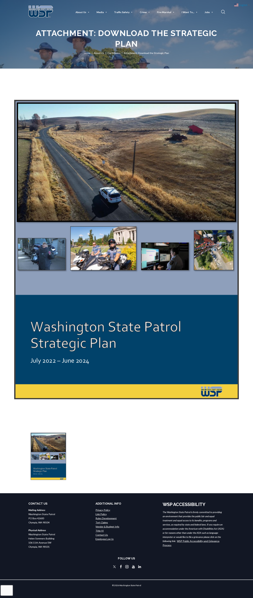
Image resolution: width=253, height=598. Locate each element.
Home (87, 53)
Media (100, 12)
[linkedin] (139, 567)
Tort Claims (102, 522)
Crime (143, 12)
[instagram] (127, 567)
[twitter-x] (114, 567)
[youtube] (133, 567)
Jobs (207, 12)
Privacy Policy (103, 510)
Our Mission (113, 53)
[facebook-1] (121, 567)
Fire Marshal (164, 12)
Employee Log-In (105, 539)
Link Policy (101, 514)
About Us (81, 12)
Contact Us (102, 534)
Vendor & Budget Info (107, 526)
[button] (223, 12)
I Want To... (188, 12)
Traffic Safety (121, 12)
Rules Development (106, 518)
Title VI (100, 530)
